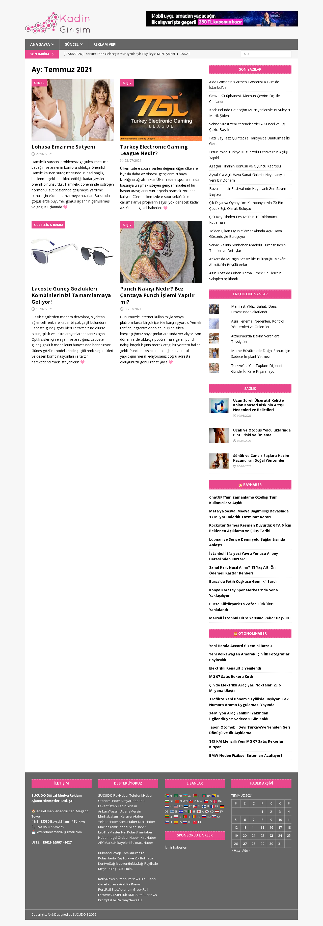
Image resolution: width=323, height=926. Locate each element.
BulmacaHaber (141, 842)
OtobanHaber (128, 837)
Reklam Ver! (104, 44)
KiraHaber (148, 837)
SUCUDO (105, 795)
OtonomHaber (252, 633)
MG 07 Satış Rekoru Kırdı (231, 676)
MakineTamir (108, 827)
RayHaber (252, 484)
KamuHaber (128, 821)
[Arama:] (266, 53)
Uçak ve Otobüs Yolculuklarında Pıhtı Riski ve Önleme (262, 432)
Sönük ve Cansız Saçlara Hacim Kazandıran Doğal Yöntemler (261, 457)
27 (245, 843)
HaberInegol (107, 837)
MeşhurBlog (107, 868)
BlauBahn (148, 879)
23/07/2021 (133, 160)
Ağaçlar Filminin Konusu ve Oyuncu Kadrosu (245, 166)
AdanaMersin (130, 811)
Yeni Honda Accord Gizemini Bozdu (240, 645)
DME (131, 894)
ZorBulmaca (144, 858)
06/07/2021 (133, 309)
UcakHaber (146, 821)
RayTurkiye (125, 858)
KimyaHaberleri (133, 800)
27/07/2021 (44, 154)
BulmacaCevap (109, 853)
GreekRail (140, 889)
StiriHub (121, 894)
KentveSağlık (108, 863)
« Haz (235, 850)
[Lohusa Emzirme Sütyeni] (73, 110)
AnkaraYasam (109, 811)
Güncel (72, 44)
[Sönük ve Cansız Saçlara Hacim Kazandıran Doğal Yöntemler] (219, 461)
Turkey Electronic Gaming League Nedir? (154, 150)
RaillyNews (106, 879)
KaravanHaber (132, 816)
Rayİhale (151, 863)
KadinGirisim (127, 806)
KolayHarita (107, 858)
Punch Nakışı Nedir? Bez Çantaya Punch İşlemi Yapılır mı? (158, 295)
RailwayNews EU (129, 900)
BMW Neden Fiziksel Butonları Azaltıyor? (245, 755)
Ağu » (246, 850)
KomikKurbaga (133, 853)
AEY (101, 842)
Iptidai (123, 827)
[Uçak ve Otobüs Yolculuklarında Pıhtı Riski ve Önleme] (219, 435)
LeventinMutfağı (131, 863)
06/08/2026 (244, 441)
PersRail (104, 889)
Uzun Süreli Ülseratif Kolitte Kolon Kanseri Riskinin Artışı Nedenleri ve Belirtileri (258, 405)
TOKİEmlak (125, 868)
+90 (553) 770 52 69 (50, 826)
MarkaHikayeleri (117, 842)
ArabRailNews (130, 884)
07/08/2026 (244, 415)
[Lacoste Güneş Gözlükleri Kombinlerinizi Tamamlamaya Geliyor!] (73, 252)
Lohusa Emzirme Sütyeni (63, 146)
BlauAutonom (122, 889)
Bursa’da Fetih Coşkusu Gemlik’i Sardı (243, 581)
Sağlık (250, 388)
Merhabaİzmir (109, 816)
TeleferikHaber (141, 795)
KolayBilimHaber (139, 832)
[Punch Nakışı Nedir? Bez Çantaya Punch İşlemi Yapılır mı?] (161, 252)
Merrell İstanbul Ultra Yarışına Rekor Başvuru (249, 618)
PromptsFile (107, 900)
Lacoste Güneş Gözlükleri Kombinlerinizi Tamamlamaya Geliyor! (71, 295)
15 (262, 827)
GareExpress (108, 884)
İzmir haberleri (176, 847)
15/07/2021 (44, 309)
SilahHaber (137, 827)
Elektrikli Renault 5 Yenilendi (235, 668)
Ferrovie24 (106, 894)
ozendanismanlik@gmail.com (59, 832)
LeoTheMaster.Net (112, 832)
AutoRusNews (146, 894)
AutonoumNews (128, 879)
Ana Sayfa (40, 44)
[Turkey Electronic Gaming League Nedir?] (161, 110)
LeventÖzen (107, 806)
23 (271, 835)
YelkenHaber (108, 821)
